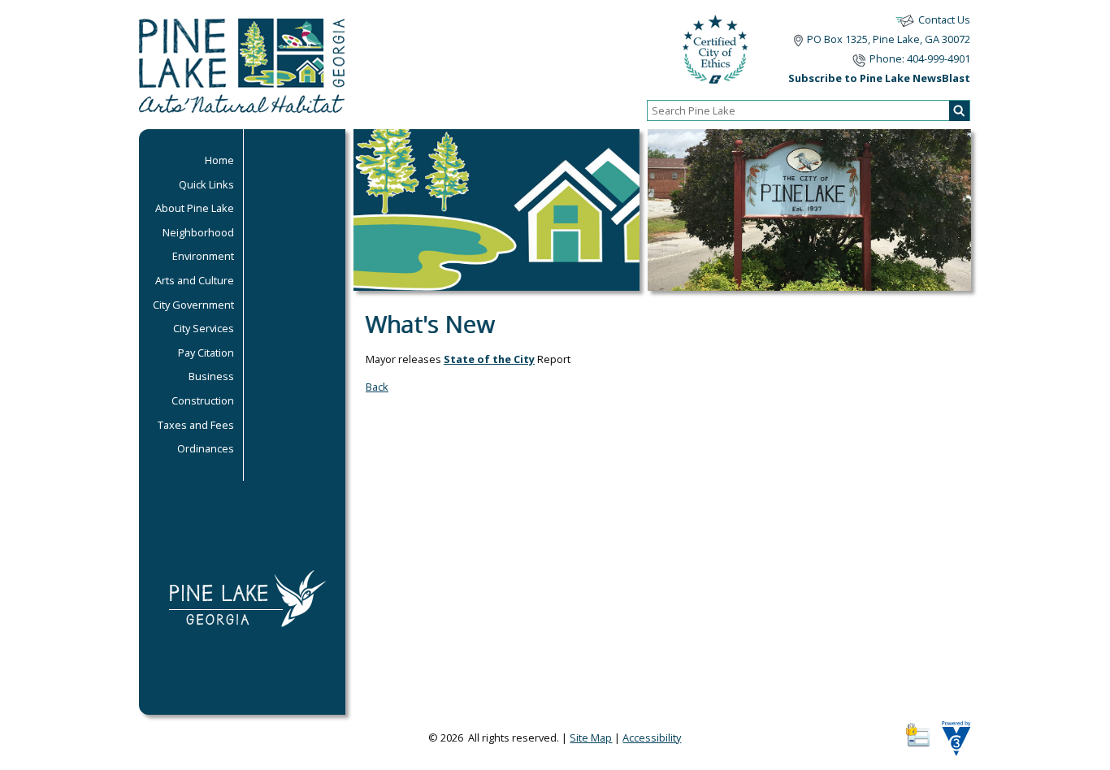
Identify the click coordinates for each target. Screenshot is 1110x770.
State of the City (489, 359)
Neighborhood (198, 232)
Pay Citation (206, 352)
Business (211, 376)
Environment (203, 256)
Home (219, 160)
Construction (202, 400)
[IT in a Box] (952, 744)
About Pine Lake (194, 208)
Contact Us (944, 19)
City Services (203, 328)
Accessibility (651, 737)
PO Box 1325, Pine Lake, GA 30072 (888, 39)
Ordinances (205, 448)
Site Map (591, 737)
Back (377, 386)
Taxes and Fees (196, 424)
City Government (193, 304)
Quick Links (206, 184)
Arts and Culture (194, 280)
